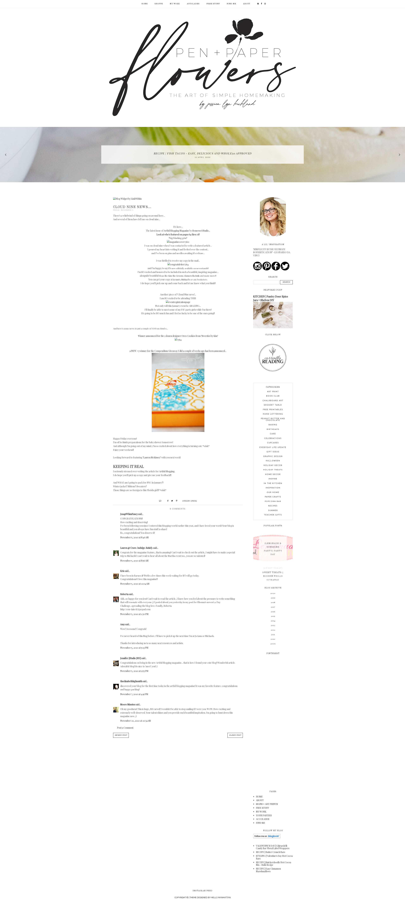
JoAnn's (176, 279)
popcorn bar (273, 501)
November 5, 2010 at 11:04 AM (135, 583)
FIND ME (231, 4)
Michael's (185, 279)
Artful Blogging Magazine (176, 230)
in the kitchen (273, 483)
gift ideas (273, 452)
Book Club (273, 396)
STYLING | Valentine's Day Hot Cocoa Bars (274, 857)
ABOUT (246, 4)
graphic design (273, 456)
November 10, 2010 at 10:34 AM (135, 720)
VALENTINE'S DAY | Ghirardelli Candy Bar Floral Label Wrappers (272, 847)
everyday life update (272, 447)
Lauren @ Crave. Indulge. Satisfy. (136, 547)
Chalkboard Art (273, 401)
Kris (122, 570)
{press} (194, 501)
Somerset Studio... (201, 230)
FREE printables (273, 410)
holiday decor (273, 465)
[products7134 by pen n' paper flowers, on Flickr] (178, 431)
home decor (273, 474)
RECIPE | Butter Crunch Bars (270, 852)
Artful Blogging (166, 471)
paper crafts (273, 497)
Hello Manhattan (221, 897)
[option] (202, 154)
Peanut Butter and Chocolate (273, 419)
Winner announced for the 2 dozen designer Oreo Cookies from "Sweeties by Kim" (178, 335)
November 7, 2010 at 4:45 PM (134, 694)
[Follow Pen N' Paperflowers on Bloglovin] (266, 837)
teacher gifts (273, 515)
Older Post (235, 735)
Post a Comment (125, 727)
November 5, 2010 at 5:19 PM (134, 647)
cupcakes (273, 443)
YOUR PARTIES (264, 815)
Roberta (124, 594)
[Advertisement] (273, 720)
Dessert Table (273, 405)
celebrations (273, 438)
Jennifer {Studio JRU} (130, 658)
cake (273, 434)
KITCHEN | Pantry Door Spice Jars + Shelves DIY (270, 298)
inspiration (273, 488)
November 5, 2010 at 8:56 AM (134, 560)
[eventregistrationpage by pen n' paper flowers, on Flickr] (178, 302)
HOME (259, 796)
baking (273, 425)
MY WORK (175, 4)
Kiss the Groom (175, 275)
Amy (122, 624)
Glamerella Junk (191, 275)
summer (273, 510)
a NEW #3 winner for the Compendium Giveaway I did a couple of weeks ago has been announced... (178, 350)
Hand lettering (273, 414)
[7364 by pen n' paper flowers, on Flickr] (178, 339)
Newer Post (121, 735)
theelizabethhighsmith (131, 681)
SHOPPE (159, 4)
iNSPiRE (272, 479)
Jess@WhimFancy (129, 514)
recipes (273, 506)
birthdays (273, 429)
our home (273, 492)
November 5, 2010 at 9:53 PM (134, 670)
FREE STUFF (213, 4)
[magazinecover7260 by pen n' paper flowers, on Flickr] (178, 241)
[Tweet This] (171, 500)
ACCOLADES (193, 4)
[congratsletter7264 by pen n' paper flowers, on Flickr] (178, 264)
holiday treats (273, 470)
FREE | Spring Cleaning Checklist (202, 153)
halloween (273, 461)
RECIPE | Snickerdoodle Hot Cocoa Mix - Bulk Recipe (273, 864)
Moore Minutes (127, 704)
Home (144, 4)
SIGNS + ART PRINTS (267, 804)
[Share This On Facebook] (166, 500)
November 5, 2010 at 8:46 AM (134, 537)
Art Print (273, 392)
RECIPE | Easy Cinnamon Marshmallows (268, 870)
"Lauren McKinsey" (152, 457)
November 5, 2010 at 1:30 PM (134, 614)
